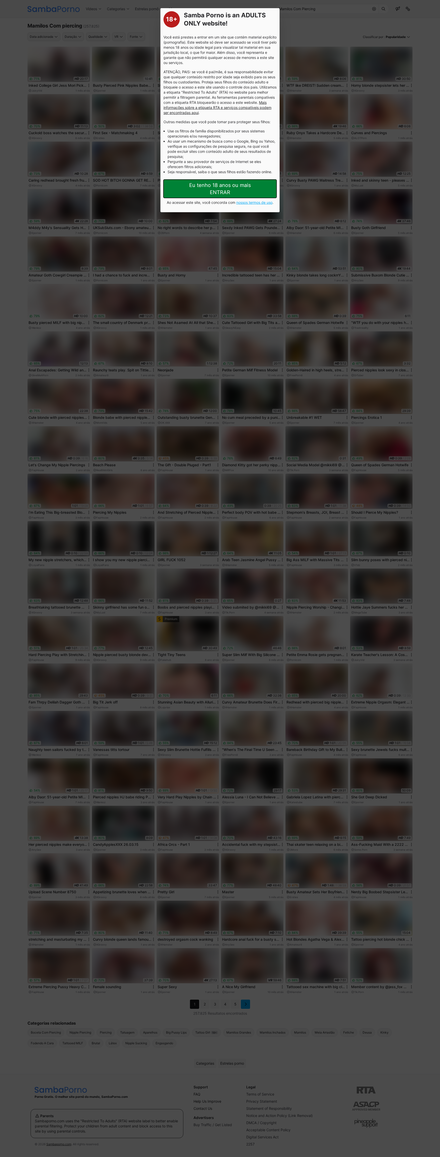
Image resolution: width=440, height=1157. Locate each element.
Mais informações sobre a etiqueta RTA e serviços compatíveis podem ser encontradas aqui (217, 107)
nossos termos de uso (254, 202)
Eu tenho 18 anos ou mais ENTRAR (220, 188)
